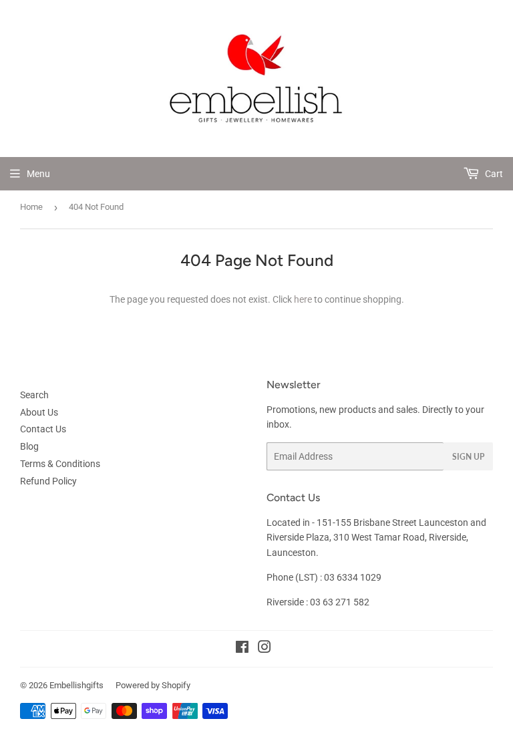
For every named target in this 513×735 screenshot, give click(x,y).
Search (34, 395)
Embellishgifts (76, 685)
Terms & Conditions (60, 463)
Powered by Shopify (153, 685)
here (303, 299)
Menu (38, 173)
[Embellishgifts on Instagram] (264, 648)
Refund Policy (48, 481)
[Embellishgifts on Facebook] (242, 648)
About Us (39, 412)
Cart (493, 173)
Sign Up (468, 457)
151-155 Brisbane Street (367, 522)
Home (31, 207)
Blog (29, 446)
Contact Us (43, 429)
